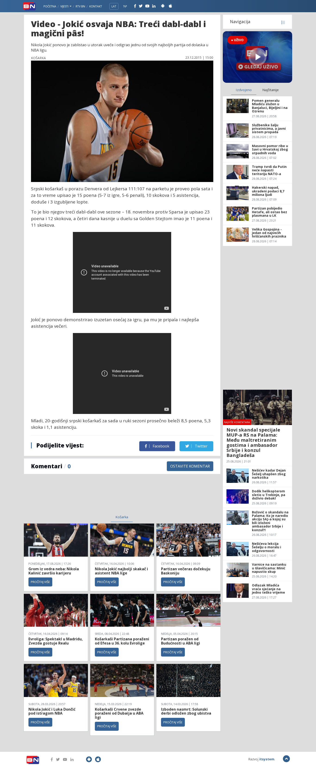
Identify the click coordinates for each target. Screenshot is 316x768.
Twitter (201, 446)
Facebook (160, 446)
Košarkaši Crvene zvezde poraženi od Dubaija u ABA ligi (119, 713)
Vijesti (64, 6)
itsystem (266, 759)
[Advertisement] (84, 497)
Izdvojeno (244, 89)
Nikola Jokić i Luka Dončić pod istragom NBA (51, 711)
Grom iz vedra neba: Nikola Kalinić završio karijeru (53, 571)
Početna (49, 6)
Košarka (121, 517)
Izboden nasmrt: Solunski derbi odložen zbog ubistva (186, 711)
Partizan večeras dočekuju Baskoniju (185, 571)
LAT (114, 6)
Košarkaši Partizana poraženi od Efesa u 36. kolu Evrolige (122, 641)
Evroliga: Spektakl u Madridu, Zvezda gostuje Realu (55, 641)
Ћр (125, 6)
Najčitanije (270, 89)
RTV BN (80, 6)
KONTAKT (95, 6)
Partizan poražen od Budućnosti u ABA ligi (180, 641)
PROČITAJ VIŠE (40, 582)
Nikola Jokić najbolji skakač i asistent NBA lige (121, 571)
